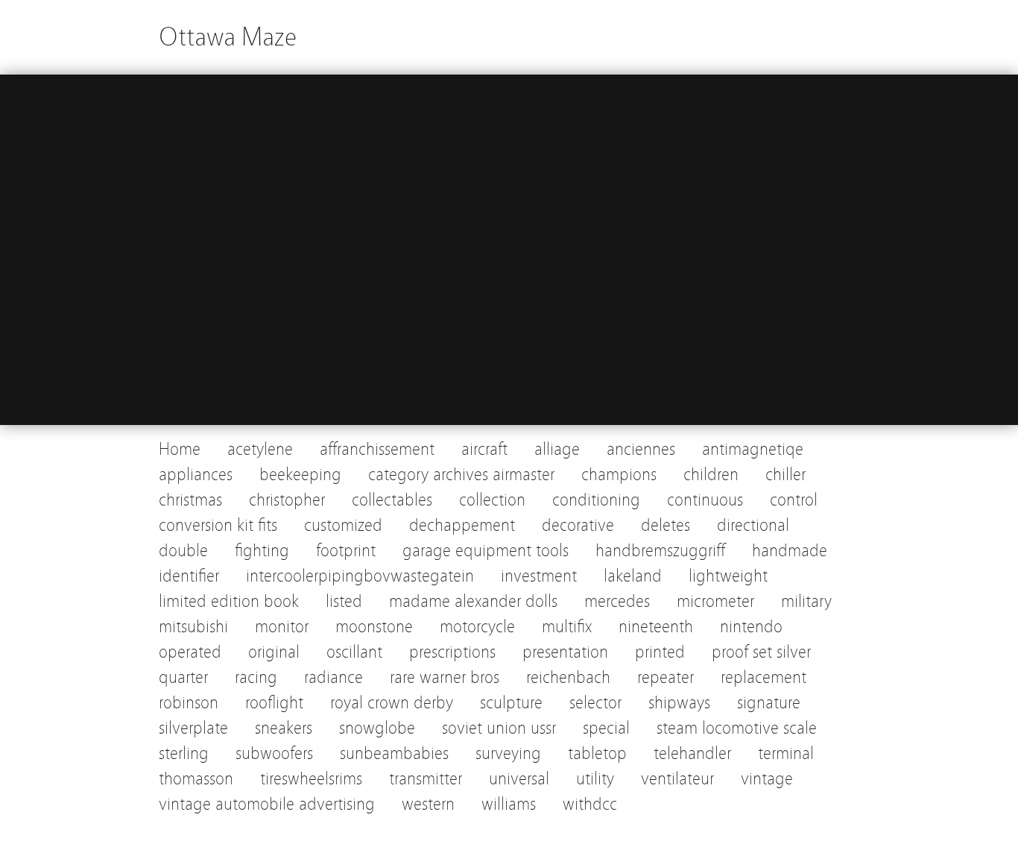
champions (619, 475)
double (183, 551)
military (806, 601)
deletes (665, 525)
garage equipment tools (485, 551)
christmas (190, 500)
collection (492, 500)
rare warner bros (444, 677)
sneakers (283, 728)
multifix (567, 627)
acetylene (260, 449)
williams (508, 804)
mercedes (617, 601)
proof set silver (761, 652)
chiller (785, 475)
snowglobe (377, 728)
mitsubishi (193, 627)
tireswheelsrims (311, 779)
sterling (184, 753)
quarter (183, 677)
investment (539, 576)
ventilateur (677, 779)
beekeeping (300, 475)
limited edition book (229, 601)
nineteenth (656, 627)
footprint (346, 551)
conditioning (596, 500)
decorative (578, 525)
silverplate (193, 728)
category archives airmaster (461, 475)
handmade (789, 551)
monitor (282, 627)
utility (595, 779)
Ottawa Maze (228, 37)
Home (179, 449)
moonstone (374, 627)
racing (256, 677)
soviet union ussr (499, 728)
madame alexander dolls (473, 601)
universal (519, 779)
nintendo (751, 627)
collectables (392, 500)
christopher (287, 500)
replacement (763, 677)
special (606, 728)
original (274, 652)
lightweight (728, 576)
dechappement (462, 525)
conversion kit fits (218, 525)
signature (768, 703)
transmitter (425, 779)
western (428, 804)
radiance (333, 677)
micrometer (715, 601)
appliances (196, 475)
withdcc (590, 804)
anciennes (641, 449)
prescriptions (452, 652)
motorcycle (477, 627)
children (711, 475)
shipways (679, 703)
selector (595, 703)
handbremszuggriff (660, 551)
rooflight (274, 703)
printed (660, 652)
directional (753, 525)
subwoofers (274, 753)
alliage (557, 449)
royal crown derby (391, 703)
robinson (188, 703)
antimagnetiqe (752, 449)
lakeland (633, 576)
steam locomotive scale (737, 728)
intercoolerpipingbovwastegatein (360, 576)
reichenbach (568, 677)
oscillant (354, 652)
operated (190, 652)
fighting (262, 551)
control (794, 500)
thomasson (196, 779)
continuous (705, 500)
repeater (665, 677)
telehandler (692, 753)
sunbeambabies (394, 753)
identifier (189, 576)
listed (344, 601)
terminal (786, 753)
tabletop (597, 753)
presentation (565, 652)
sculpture (511, 703)
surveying (508, 753)
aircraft (484, 449)
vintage (767, 779)
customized (343, 525)
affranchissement (377, 449)
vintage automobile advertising (267, 804)
